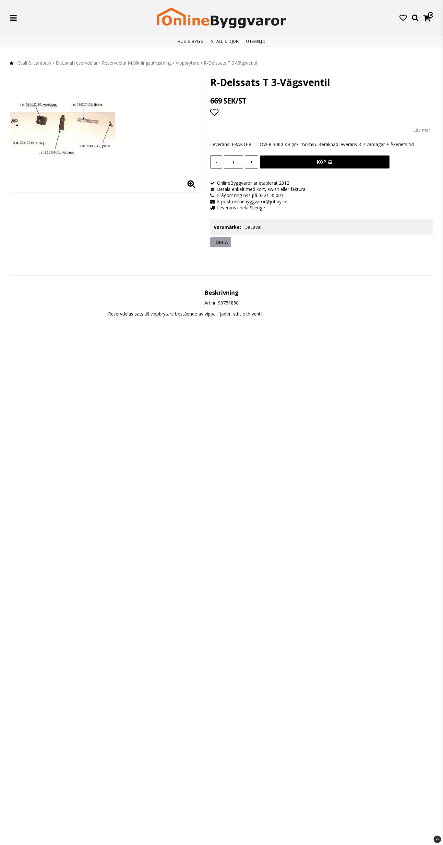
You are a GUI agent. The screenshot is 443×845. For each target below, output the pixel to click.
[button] (403, 17)
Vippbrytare (187, 63)
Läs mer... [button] (423, 130)
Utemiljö (256, 41)
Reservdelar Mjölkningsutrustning (137, 63)
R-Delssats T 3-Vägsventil (230, 63)
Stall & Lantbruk (35, 63)
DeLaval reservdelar (77, 63)
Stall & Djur (225, 41)
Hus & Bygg (190, 41)
